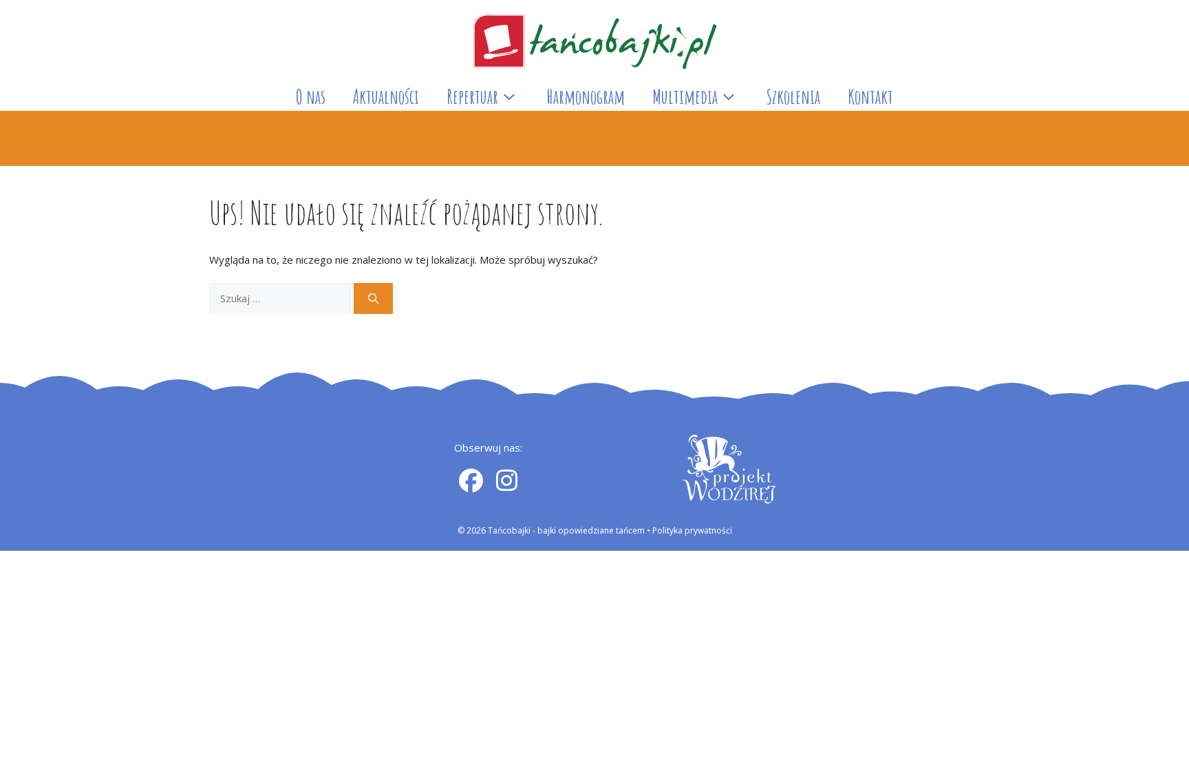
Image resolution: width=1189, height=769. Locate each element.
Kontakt (870, 97)
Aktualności (386, 97)
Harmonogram (585, 97)
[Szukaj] (373, 298)
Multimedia (685, 97)
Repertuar (472, 97)
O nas (310, 97)
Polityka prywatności (692, 530)
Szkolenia (793, 97)
